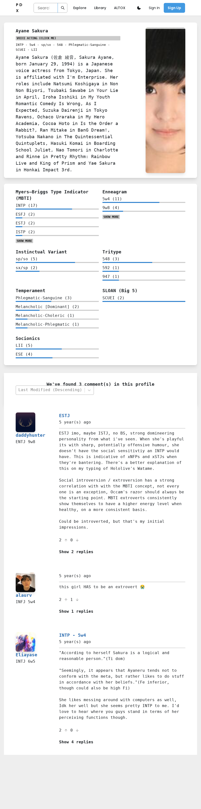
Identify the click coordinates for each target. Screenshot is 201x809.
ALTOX (119, 7)
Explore (79, 7)
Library (100, 7)
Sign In (154, 7)
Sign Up (174, 7)
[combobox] (50, 390)
